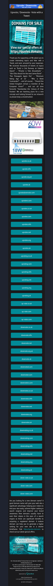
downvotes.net (26, 406)
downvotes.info (26, 399)
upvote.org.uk (26, 177)
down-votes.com (26, 494)
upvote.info (26, 169)
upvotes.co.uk (26, 208)
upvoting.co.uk (26, 256)
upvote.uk (26, 185)
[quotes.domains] (26, 54)
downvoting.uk (26, 470)
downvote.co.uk (26, 327)
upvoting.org (26, 288)
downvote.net (26, 343)
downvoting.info (26, 446)
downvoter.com (26, 375)
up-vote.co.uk (26, 303)
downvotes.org (26, 414)
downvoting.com (26, 438)
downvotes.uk (26, 422)
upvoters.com (26, 200)
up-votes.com (26, 319)
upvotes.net (26, 232)
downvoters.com (26, 383)
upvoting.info (26, 272)
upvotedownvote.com (26, 192)
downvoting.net (26, 454)
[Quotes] (30, 573)
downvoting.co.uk (26, 430)
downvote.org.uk (26, 351)
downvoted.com (26, 367)
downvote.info (26, 335)
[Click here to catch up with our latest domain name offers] (26, 553)
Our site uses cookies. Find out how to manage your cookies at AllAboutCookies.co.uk (26, 562)
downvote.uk (26, 359)
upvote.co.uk (26, 161)
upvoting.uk (26, 295)
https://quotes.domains (32, 529)
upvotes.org (26, 240)
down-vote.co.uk (26, 478)
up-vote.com (26, 311)
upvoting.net (26, 280)
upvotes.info (26, 224)
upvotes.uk (27, 248)
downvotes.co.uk (26, 391)
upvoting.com (26, 264)
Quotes (30, 582)
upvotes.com (26, 216)
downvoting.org (26, 462)
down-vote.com (26, 486)
